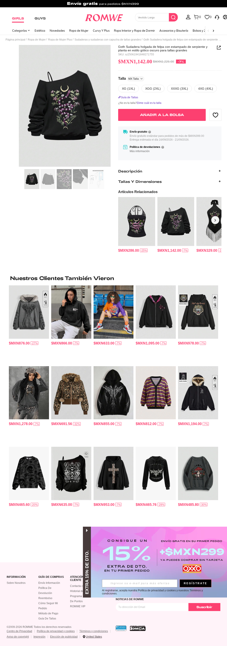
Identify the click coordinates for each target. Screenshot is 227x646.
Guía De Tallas (47, 618)
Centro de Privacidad (19, 631)
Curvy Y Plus (101, 30)
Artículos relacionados (138, 192)
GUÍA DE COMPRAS (51, 577)
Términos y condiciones (93, 631)
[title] (113, 278)
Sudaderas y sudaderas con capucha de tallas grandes (107, 39)
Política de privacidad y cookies (56, 631)
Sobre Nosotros (16, 582)
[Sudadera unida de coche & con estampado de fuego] (114, 311)
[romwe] (104, 17)
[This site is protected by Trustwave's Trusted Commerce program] (121, 628)
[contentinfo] (128, 250)
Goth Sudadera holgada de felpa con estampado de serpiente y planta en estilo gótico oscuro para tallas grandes (162, 48)
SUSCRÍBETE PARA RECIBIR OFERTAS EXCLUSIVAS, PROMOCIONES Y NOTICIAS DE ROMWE (161, 598)
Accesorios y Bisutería (173, 30)
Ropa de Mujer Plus (60, 39)
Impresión (39, 636)
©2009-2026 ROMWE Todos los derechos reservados (39, 627)
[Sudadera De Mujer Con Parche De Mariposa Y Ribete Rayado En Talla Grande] (156, 392)
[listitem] (136, 225)
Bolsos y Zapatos (204, 30)
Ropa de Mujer (78, 30)
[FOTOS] (65, 106)
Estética (40, 30)
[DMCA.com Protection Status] (138, 628)
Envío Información (49, 582)
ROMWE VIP (77, 606)
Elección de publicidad (64, 636)
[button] (215, 115)
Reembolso (45, 598)
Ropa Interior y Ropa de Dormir (134, 30)
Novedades (57, 30)
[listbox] (188, 17)
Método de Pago (48, 613)
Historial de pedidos (82, 591)
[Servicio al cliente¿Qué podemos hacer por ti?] (217, 17)
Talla (128, 78)
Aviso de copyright (18, 636)
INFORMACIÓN (16, 577)
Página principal (15, 39)
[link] (113, 5)
